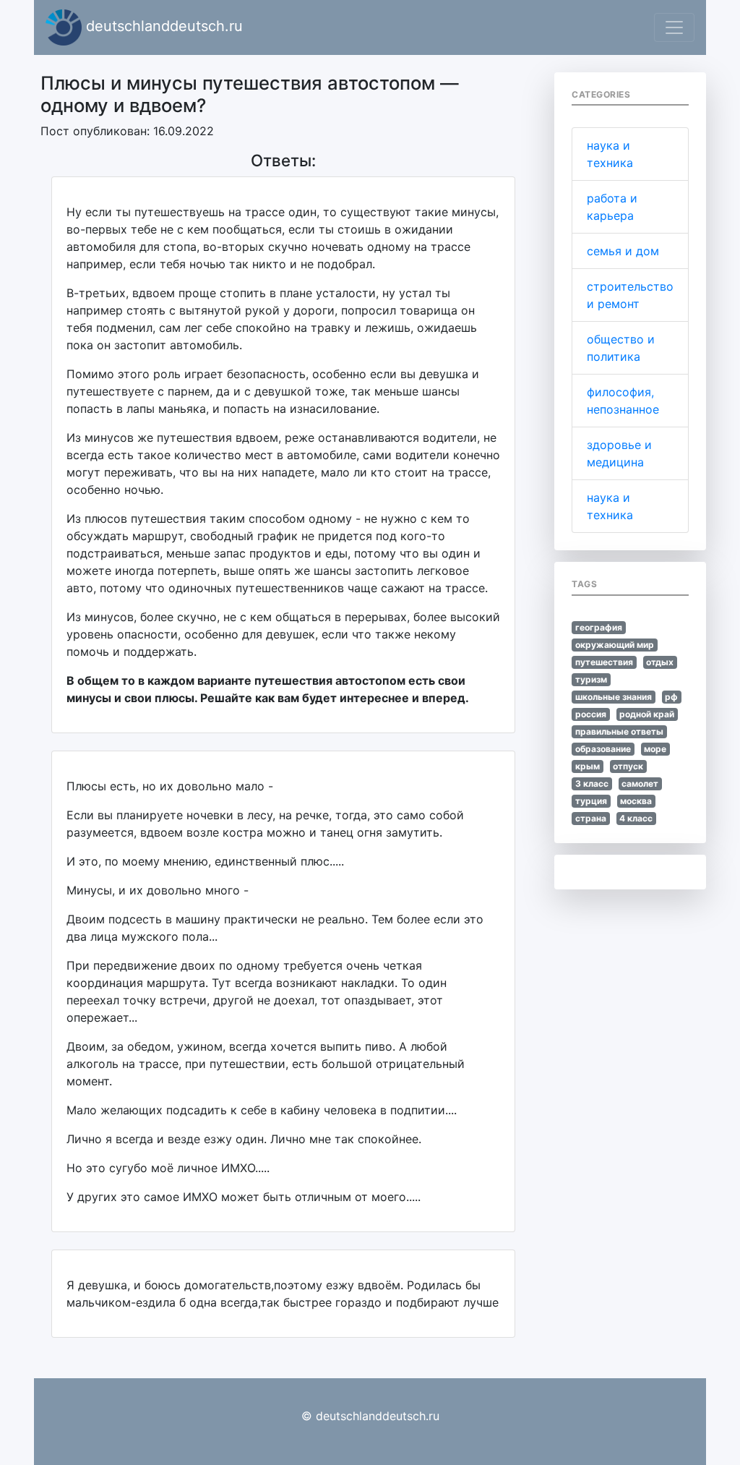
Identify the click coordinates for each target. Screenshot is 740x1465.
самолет (639, 783)
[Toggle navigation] (674, 27)
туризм (591, 679)
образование (603, 748)
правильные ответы (619, 731)
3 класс (591, 783)
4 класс (636, 818)
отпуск (628, 766)
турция (591, 800)
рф (671, 696)
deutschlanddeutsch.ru (162, 26)
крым (587, 766)
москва (636, 800)
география (598, 627)
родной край (646, 714)
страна (590, 818)
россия (590, 714)
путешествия (604, 662)
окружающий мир (614, 644)
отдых (660, 662)
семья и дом (623, 251)
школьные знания (613, 696)
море (655, 748)
